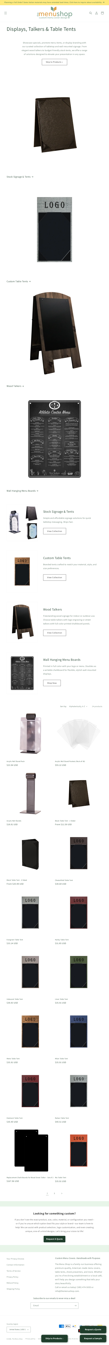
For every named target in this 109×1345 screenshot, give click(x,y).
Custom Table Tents (17, 281)
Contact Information (15, 1265)
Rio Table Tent (60, 1178)
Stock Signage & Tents (19, 176)
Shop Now (52, 683)
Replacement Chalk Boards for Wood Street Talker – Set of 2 (30, 1178)
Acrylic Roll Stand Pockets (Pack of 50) (70, 761)
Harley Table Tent (62, 940)
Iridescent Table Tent (15, 999)
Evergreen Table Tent (15, 940)
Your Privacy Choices (15, 1259)
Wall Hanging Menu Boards (21, 490)
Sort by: (63, 706)
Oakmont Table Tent (15, 1118)
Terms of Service (14, 1271)
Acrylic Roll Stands (14, 821)
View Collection (54, 531)
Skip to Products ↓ (54, 62)
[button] (6, 13)
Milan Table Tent (61, 1059)
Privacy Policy (12, 1277)
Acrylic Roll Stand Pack (16, 761)
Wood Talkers (14, 386)
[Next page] (62, 1193)
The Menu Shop (17, 1339)
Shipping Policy (13, 1289)
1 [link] (47, 1193)
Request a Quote (93, 1329)
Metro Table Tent (13, 1059)
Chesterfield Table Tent (64, 880)
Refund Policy (12, 1283)
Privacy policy (30, 1339)
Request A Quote (54, 1239)
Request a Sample (93, 1338)
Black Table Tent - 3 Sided (17, 880)
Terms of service (72, 1339)
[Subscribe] (75, 1305)
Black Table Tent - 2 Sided (65, 821)
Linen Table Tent (61, 999)
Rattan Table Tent (62, 1118)
